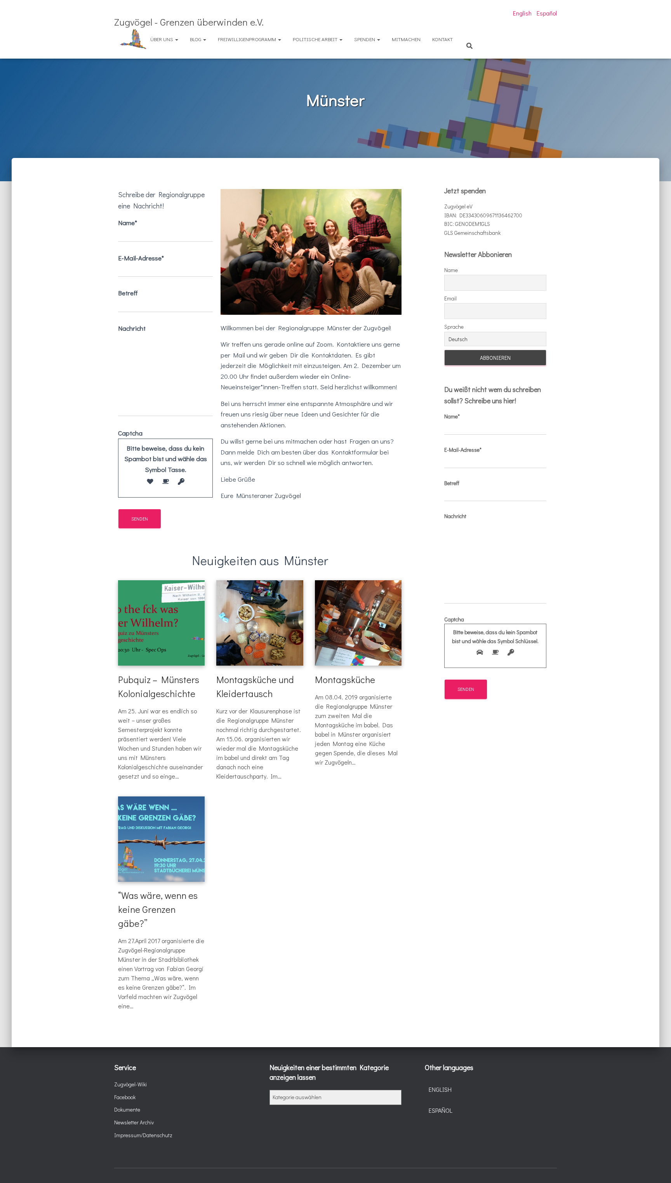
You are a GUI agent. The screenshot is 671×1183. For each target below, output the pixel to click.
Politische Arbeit (316, 39)
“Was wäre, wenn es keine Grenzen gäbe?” (158, 909)
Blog (196, 39)
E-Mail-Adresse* (141, 257)
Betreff (128, 292)
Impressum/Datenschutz (143, 1135)
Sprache (454, 326)
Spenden (365, 39)
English (522, 13)
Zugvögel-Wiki (130, 1084)
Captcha (162, 451)
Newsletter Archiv (134, 1122)
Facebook (125, 1097)
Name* (127, 222)
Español (547, 13)
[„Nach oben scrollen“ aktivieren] (656, 1167)
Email (450, 298)
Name (451, 270)
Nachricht (132, 328)
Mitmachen (406, 39)
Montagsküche (345, 679)
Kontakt (442, 39)
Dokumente (127, 1109)
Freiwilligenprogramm (247, 39)
